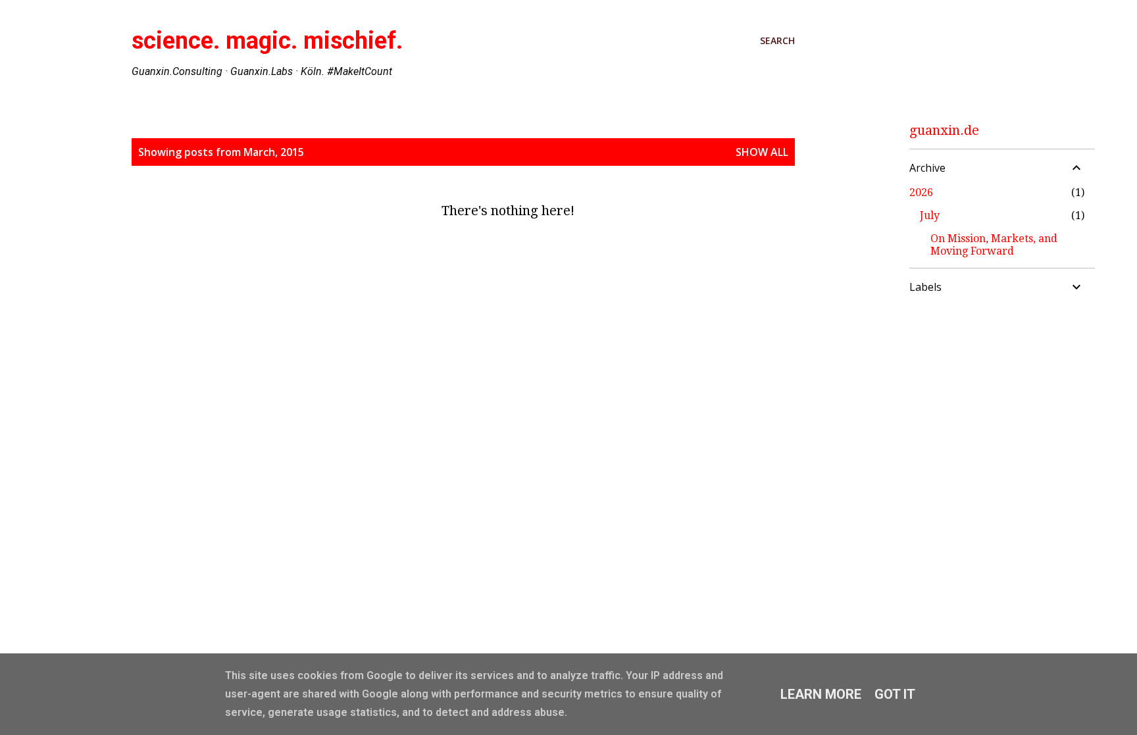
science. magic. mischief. (267, 41)
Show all (762, 152)
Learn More (820, 694)
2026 (921, 192)
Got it (894, 694)
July (930, 215)
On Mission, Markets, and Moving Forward (993, 244)
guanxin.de (944, 130)
